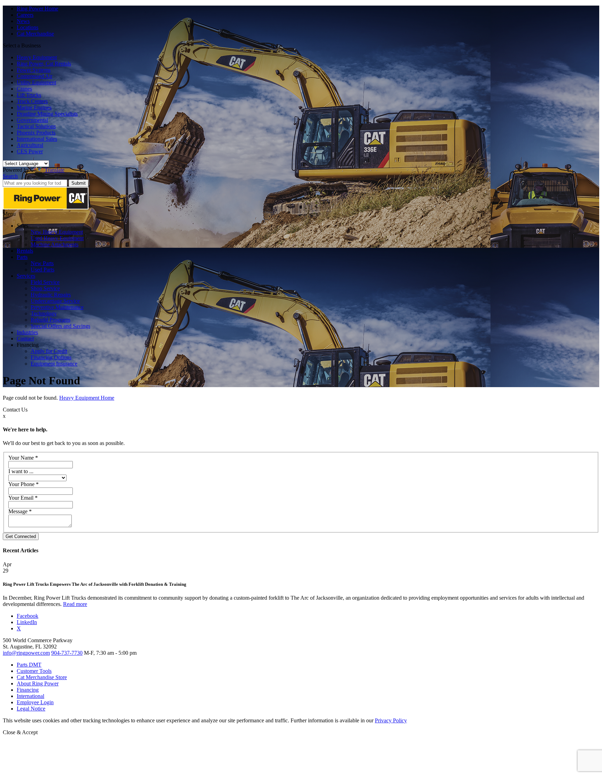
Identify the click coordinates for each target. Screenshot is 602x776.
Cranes (24, 89)
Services (26, 276)
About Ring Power (38, 683)
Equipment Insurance (54, 364)
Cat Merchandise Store (42, 677)
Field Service (45, 282)
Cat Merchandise (35, 34)
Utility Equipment (36, 82)
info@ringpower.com (26, 653)
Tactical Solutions (36, 126)
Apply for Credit (49, 351)
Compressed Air (34, 76)
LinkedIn (27, 622)
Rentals (25, 251)
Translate (54, 170)
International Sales (37, 139)
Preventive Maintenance (57, 307)
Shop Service (45, 288)
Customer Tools (34, 671)
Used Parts (42, 269)
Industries (27, 332)
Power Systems (34, 70)
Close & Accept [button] (20, 732)
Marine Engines (34, 107)
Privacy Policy (391, 720)
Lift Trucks (29, 95)
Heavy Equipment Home (86, 398)
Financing (28, 690)
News (23, 21)
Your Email (23, 498)
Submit (78, 183)
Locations (27, 27)
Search (10, 176)
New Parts (42, 263)
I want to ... (20, 471)
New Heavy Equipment (57, 232)
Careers (25, 15)
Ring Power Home (37, 8)
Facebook (27, 616)
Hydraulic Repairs (51, 295)
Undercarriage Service (55, 301)
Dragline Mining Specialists (47, 114)
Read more (75, 604)
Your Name (23, 458)
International (30, 696)
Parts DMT (29, 665)
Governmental (32, 120)
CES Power (30, 151)
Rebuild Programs (50, 320)
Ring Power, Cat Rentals (44, 64)
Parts (22, 257)
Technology (44, 313)
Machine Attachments (54, 244)
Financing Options (51, 357)
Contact (25, 338)
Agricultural (30, 145)
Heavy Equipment (37, 57)
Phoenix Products (36, 133)
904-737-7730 (67, 653)
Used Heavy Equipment (57, 238)
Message (20, 511)
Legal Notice (31, 709)
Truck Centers (32, 101)
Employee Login (35, 702)
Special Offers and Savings (60, 326)
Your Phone (23, 484)
